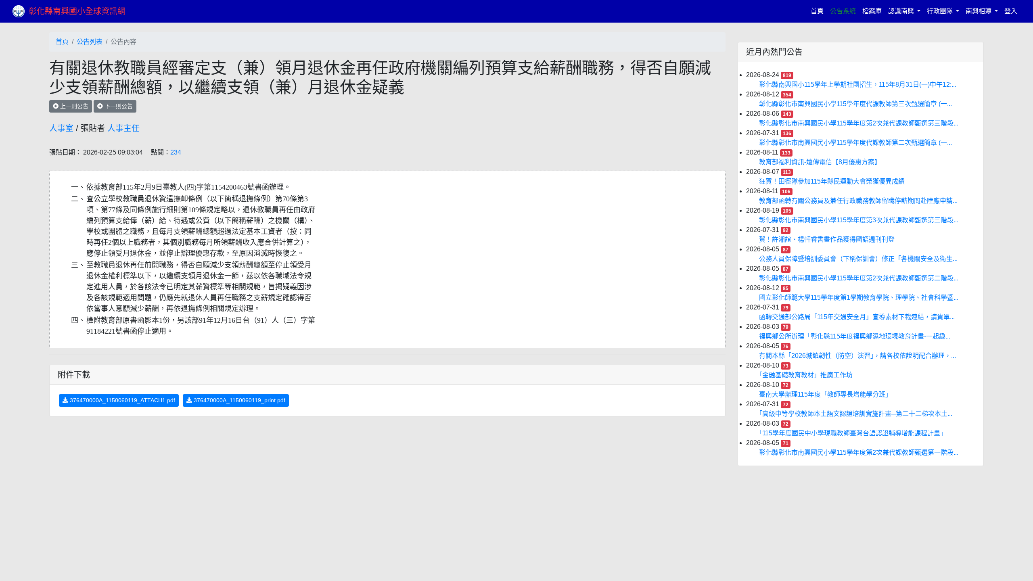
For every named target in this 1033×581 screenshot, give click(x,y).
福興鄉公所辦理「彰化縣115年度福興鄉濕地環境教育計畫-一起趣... (854, 336)
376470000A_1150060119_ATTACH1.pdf (121, 400)
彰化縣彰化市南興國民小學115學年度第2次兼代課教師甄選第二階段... (858, 278)
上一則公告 (73, 106)
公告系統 (843, 11)
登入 (1010, 11)
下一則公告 (118, 106)
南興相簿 (979, 11)
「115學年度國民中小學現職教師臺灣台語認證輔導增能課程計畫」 (853, 433)
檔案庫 (872, 11)
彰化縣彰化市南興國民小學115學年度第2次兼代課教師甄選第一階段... (858, 452)
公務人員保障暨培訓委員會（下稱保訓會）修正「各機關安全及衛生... (858, 258)
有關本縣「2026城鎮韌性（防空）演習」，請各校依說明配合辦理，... (857, 355)
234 (175, 152)
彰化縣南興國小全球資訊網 (77, 11)
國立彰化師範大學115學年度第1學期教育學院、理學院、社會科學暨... (858, 297)
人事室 (61, 128)
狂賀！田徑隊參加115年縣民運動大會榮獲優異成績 (832, 181)
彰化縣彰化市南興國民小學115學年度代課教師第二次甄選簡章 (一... (855, 142)
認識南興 (902, 11)
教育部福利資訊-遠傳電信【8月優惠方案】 (820, 162)
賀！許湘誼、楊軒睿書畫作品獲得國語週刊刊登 (827, 239)
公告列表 (89, 41)
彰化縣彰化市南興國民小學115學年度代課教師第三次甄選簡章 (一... (855, 103)
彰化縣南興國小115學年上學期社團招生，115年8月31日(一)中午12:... (857, 84)
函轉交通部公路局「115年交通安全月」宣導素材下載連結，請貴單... (857, 316)
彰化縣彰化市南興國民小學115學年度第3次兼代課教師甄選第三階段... (858, 220)
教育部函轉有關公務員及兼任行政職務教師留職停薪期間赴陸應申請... (858, 200)
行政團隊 (940, 11)
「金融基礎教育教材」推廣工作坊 (806, 375)
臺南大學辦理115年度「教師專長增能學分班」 (825, 394)
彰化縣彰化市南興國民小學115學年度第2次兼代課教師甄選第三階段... (858, 123)
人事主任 (123, 128)
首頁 (819, 11)
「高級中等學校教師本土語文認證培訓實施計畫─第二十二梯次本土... (855, 413)
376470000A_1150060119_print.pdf (238, 400)
